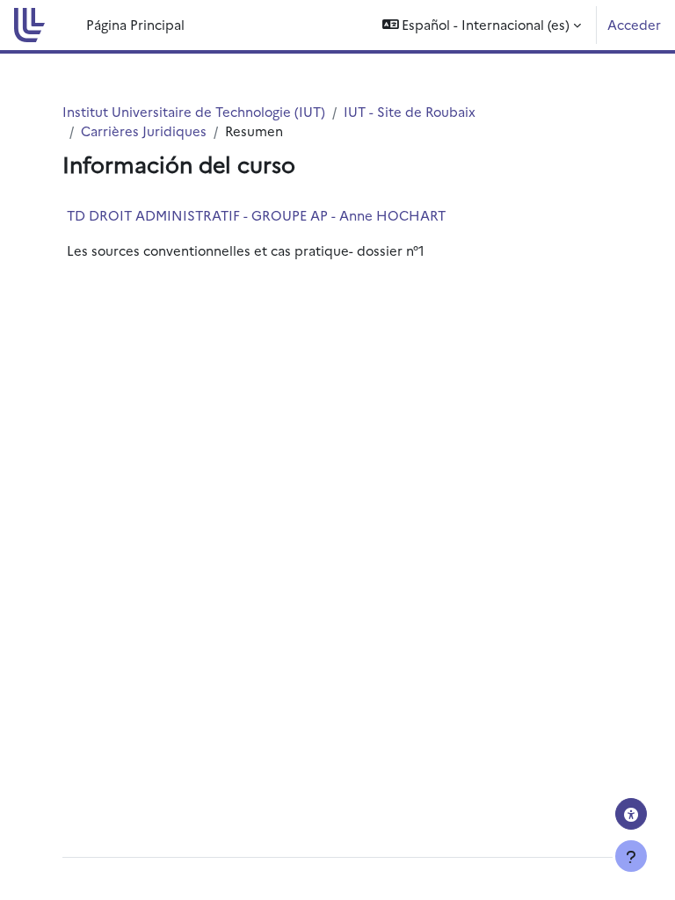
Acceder (634, 24)
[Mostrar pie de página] (631, 856)
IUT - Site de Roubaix (409, 111)
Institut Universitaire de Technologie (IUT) (193, 111)
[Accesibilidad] (631, 814)
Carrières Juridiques (144, 130)
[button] (482, 25)
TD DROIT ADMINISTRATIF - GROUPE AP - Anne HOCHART (256, 215)
